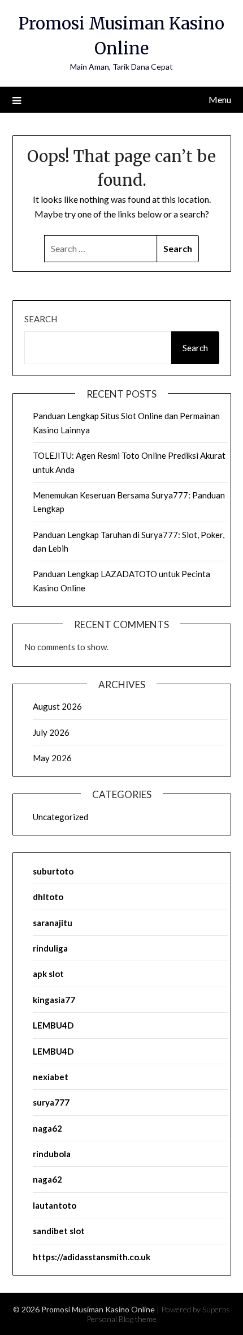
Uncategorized (60, 817)
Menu (220, 99)
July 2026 (51, 732)
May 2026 (52, 758)
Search (40, 319)
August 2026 (57, 706)
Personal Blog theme (121, 1319)
